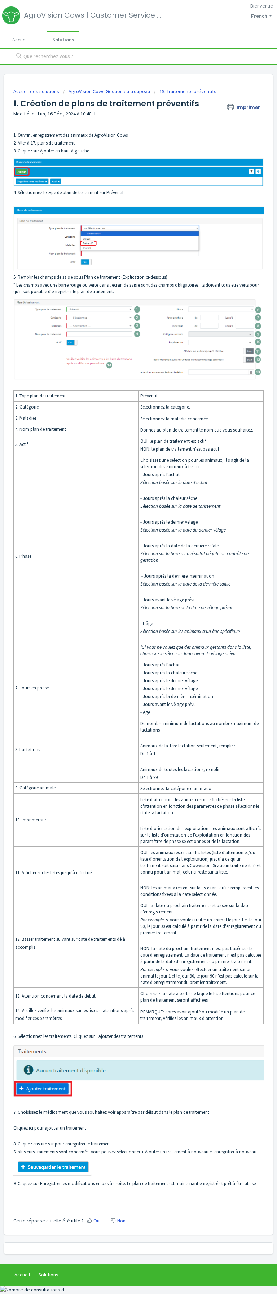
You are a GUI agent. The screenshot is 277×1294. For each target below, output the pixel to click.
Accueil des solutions (36, 91)
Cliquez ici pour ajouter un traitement (50, 1128)
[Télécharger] (125, 660)
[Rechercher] (17, 56)
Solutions (63, 39)
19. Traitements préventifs (187, 91)
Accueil (20, 39)
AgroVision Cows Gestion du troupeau (109, 91)
